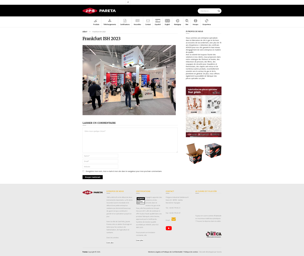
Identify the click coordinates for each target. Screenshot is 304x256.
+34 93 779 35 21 (174, 208)
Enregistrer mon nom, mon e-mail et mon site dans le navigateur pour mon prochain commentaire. (124, 171)
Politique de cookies (191, 252)
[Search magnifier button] (219, 11)
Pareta (85, 252)
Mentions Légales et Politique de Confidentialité (165, 252)
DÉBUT (85, 32)
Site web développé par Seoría (210, 252)
